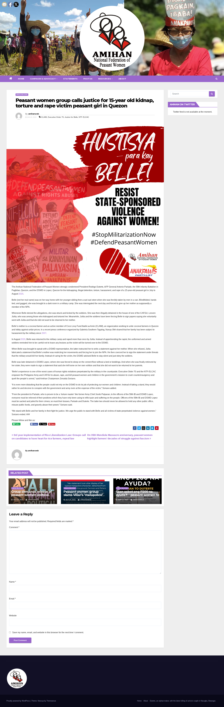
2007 (44, 333)
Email (12, 599)
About (122, 79)
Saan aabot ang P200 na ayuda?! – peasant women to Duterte (137, 495)
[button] (217, 79)
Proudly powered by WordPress (18, 701)
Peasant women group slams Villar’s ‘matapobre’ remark (83, 495)
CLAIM (44, 117)
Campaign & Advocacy (43, 79)
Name (12, 582)
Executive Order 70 (56, 117)
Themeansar (51, 701)
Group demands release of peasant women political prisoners (31, 495)
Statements (70, 79)
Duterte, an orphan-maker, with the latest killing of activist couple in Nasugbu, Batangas (183, 701)
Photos (88, 79)
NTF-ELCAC (84, 117)
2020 (21, 294)
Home (21, 79)
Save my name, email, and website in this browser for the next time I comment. (48, 632)
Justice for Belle (71, 117)
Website (13, 615)
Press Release (21, 94)
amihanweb (33, 114)
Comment (14, 527)
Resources (104, 79)
